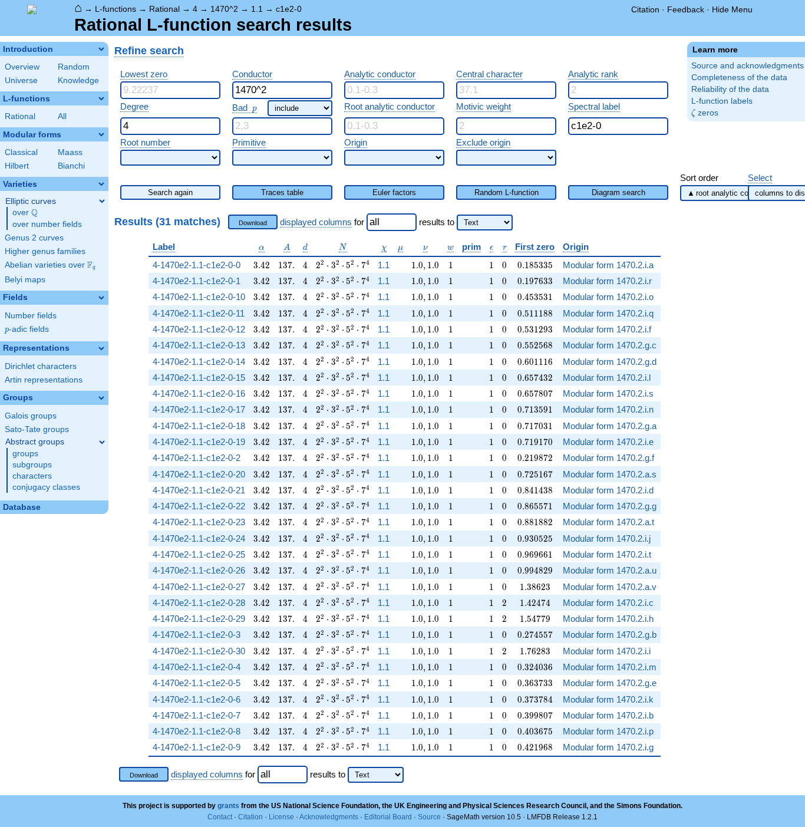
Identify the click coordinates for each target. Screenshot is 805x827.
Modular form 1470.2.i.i (607, 651)
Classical (21, 152)
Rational (164, 9)
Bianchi (71, 166)
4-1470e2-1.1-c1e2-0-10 (199, 297)
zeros (704, 112)
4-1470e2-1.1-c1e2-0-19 (199, 442)
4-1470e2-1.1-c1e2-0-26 (199, 570)
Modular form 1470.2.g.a (609, 426)
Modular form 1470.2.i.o (608, 297)
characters (32, 476)
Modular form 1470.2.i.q (608, 313)
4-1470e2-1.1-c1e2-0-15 (199, 378)
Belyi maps (25, 279)
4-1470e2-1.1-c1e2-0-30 (199, 651)
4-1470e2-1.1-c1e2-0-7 (196, 715)
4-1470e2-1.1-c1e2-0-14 (199, 362)
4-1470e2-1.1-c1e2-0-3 (196, 635)
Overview (22, 66)
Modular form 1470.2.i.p (608, 731)
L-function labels (722, 101)
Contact (219, 817)
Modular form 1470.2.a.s (609, 474)
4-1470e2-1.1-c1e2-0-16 (199, 393)
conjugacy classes (46, 487)
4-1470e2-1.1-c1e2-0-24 (199, 538)
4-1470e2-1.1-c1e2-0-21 (199, 490)
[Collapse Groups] (101, 398)
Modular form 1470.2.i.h (608, 619)
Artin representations (44, 379)
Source (429, 817)
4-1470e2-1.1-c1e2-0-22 (199, 506)
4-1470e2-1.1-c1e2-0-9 (196, 747)
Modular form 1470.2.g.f (608, 458)
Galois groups (31, 415)
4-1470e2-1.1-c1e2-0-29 (199, 619)
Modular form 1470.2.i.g (608, 747)
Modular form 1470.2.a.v (609, 587)
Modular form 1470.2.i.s (608, 393)
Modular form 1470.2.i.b (608, 715)
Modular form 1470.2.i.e (608, 442)
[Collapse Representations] (101, 348)
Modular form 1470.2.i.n (608, 409)
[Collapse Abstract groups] (102, 442)
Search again (170, 192)
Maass (70, 152)
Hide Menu (732, 9)
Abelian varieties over (50, 265)
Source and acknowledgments (747, 65)
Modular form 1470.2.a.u (609, 570)
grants (228, 806)
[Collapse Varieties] (101, 184)
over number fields (47, 224)
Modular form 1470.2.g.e (609, 683)
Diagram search (618, 192)
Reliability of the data (730, 89)
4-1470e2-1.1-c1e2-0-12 (199, 329)
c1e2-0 (289, 9)
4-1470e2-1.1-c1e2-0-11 (199, 313)
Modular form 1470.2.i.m (609, 667)
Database (22, 507)
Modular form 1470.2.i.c (608, 603)
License (281, 817)
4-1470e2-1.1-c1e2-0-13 (199, 345)
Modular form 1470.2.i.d (608, 490)
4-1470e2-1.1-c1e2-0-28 (199, 603)
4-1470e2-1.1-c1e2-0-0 (196, 265)
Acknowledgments (328, 817)
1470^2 (224, 9)
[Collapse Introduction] (101, 49)
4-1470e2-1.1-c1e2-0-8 (196, 731)
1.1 (257, 9)
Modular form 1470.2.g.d (609, 362)
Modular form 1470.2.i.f (607, 329)
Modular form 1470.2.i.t (607, 554)
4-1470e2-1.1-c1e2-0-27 (199, 587)
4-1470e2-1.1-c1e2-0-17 (199, 409)
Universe (21, 80)
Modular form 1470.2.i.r (607, 281)
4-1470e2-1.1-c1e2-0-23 (199, 522)
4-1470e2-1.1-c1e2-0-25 (199, 554)
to (450, 222)
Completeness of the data (739, 77)
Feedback (685, 9)
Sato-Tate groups (37, 429)
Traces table (282, 192)
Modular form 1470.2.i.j (607, 538)
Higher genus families (45, 251)
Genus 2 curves (34, 237)
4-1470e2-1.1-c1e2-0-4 (196, 667)
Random (74, 66)
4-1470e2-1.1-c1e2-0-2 (196, 458)
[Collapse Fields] (101, 297)
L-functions (115, 9)
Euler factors (394, 192)
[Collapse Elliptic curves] (102, 201)
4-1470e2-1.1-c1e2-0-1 (196, 281)
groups (25, 453)
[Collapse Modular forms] (101, 134)
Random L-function (506, 192)
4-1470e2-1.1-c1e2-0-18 (199, 426)
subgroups (32, 464)
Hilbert (17, 166)
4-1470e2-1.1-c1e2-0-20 (199, 474)
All (62, 116)
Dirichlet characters (41, 366)
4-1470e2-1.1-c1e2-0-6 (196, 699)
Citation (645, 9)
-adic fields (27, 329)
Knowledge (78, 80)
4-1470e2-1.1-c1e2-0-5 (196, 683)
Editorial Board (388, 817)
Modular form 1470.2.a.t (608, 522)
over (25, 213)
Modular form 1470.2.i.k (608, 699)
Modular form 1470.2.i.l (607, 378)
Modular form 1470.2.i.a (608, 265)
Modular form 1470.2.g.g (609, 506)
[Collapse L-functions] (101, 98)
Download (253, 222)
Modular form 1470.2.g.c (609, 345)
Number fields (31, 315)
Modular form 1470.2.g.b (609, 635)
